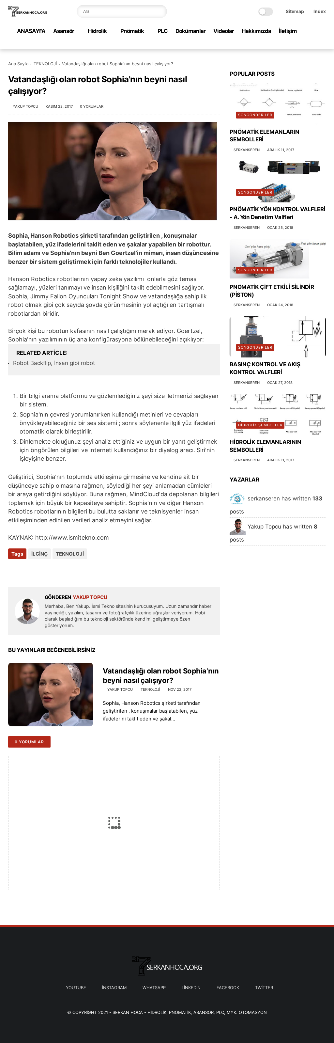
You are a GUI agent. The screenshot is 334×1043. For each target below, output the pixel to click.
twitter (264, 987)
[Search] (160, 11)
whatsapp (154, 987)
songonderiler (255, 115)
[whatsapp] (291, 44)
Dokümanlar (190, 31)
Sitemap (295, 11)
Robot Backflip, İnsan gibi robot (54, 363)
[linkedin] (301, 44)
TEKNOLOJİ (45, 63)
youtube (76, 987)
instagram (114, 987)
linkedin (191, 987)
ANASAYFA (31, 31)
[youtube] (270, 44)
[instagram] (280, 44)
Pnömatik (132, 31)
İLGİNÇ (39, 554)
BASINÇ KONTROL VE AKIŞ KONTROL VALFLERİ (265, 368)
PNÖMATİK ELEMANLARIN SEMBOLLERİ (264, 136)
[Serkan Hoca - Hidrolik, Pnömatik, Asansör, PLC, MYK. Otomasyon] (27, 15)
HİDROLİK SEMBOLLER (260, 425)
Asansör (63, 31)
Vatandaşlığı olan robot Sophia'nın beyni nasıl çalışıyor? (161, 676)
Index (319, 11)
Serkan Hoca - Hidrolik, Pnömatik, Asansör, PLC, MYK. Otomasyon (190, 1012)
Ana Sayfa (18, 63)
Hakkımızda (256, 31)
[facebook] (312, 44)
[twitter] (322, 44)
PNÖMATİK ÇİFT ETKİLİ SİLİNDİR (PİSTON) (272, 291)
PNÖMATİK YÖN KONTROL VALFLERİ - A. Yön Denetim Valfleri (277, 213)
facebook (228, 987)
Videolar (223, 31)
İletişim (288, 31)
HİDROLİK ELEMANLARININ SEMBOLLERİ (265, 446)
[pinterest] (53, 571)
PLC (163, 31)
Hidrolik (97, 31)
